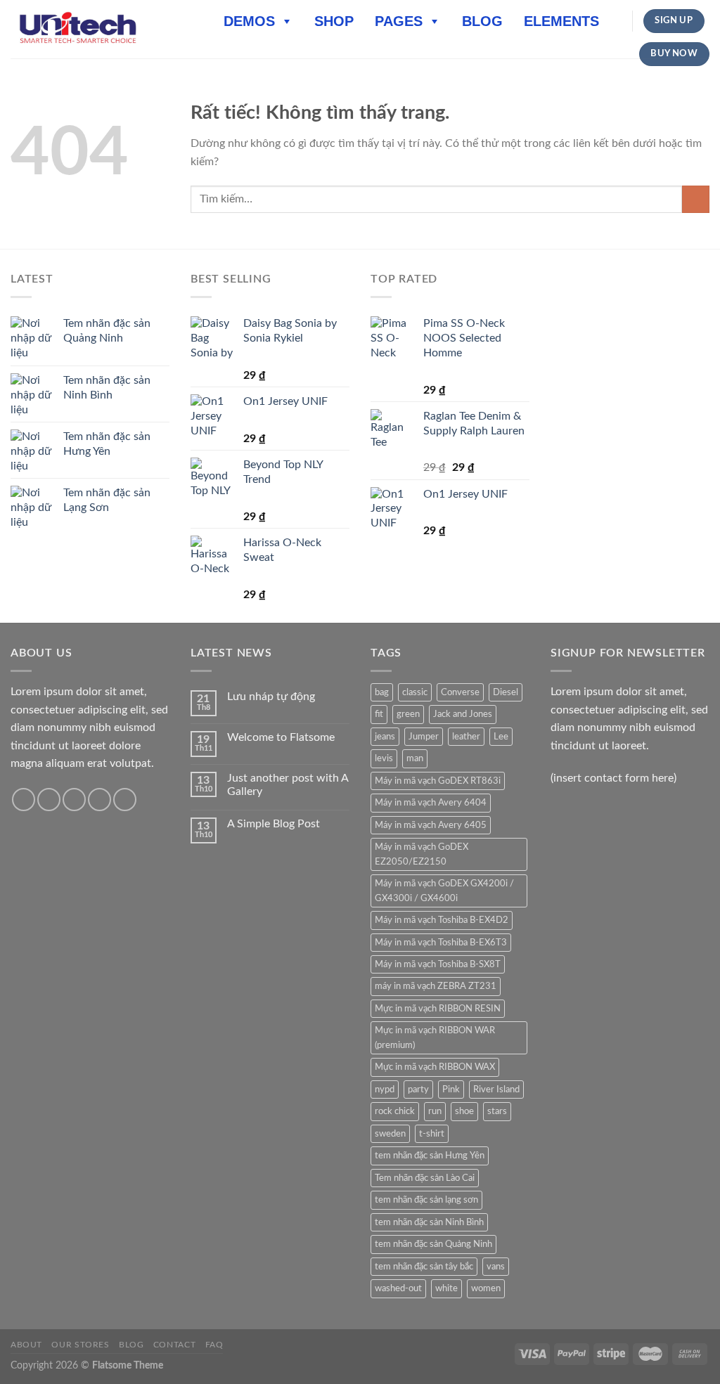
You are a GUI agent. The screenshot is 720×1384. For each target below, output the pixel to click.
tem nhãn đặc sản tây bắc (424, 1266)
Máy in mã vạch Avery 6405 (431, 825)
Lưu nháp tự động (271, 696)
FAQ (214, 1344)
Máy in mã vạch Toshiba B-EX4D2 (441, 920)
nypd (384, 1089)
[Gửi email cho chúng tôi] (99, 799)
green (408, 714)
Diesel (505, 692)
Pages (399, 21)
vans (496, 1266)
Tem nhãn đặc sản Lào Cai (425, 1178)
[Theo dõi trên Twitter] (74, 799)
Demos (249, 21)
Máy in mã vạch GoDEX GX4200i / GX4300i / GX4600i (444, 890)
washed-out (398, 1288)
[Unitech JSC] (78, 29)
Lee (501, 736)
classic (415, 692)
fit (379, 714)
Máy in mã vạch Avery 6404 (431, 802)
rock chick (395, 1111)
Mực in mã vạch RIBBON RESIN (438, 1008)
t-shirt (431, 1134)
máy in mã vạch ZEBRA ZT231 (435, 986)
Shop (334, 21)
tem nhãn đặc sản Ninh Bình (429, 1222)
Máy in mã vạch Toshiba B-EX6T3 (441, 942)
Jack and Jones (462, 714)
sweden (390, 1134)
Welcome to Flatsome (281, 737)
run (435, 1111)
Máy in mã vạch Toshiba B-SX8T (438, 964)
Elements (561, 21)
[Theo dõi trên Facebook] (23, 799)
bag (382, 692)
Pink (451, 1089)
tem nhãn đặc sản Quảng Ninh (433, 1244)
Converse (460, 692)
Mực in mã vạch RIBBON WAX (435, 1067)
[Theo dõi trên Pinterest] (124, 799)
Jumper (424, 736)
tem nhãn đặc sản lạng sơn (426, 1200)
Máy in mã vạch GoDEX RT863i (438, 781)
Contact (174, 1344)
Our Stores (80, 1344)
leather (466, 736)
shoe (464, 1111)
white (446, 1288)
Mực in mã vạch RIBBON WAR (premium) (435, 1037)
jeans (385, 736)
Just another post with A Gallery (287, 784)
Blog (482, 21)
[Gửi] (695, 199)
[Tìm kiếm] (616, 21)
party (418, 1089)
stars (497, 1111)
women (486, 1288)
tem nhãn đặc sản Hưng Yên (429, 1155)
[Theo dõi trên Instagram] (48, 799)
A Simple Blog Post (273, 823)
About (26, 1344)
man (414, 758)
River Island (496, 1089)
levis (384, 758)
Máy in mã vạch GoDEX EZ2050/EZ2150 (421, 854)
